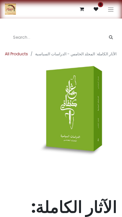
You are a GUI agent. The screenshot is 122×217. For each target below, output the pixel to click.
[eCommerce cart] (82, 9)
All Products (16, 54)
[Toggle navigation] (110, 9)
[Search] (111, 37)
